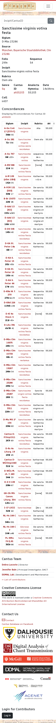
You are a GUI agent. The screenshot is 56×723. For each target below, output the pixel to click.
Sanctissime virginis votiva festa (24, 190)
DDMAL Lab (8, 574)
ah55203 (19, 92)
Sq (3, 88)
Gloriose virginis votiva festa (24, 530)
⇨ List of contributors (13, 579)
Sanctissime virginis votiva (24, 157)
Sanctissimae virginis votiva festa (24, 463)
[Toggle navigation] (48, 6)
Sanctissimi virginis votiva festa (24, 168)
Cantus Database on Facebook (17, 624)
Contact (9, 620)
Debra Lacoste (10, 564)
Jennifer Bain (9, 569)
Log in (7, 715)
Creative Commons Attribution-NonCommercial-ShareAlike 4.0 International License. (27, 601)
